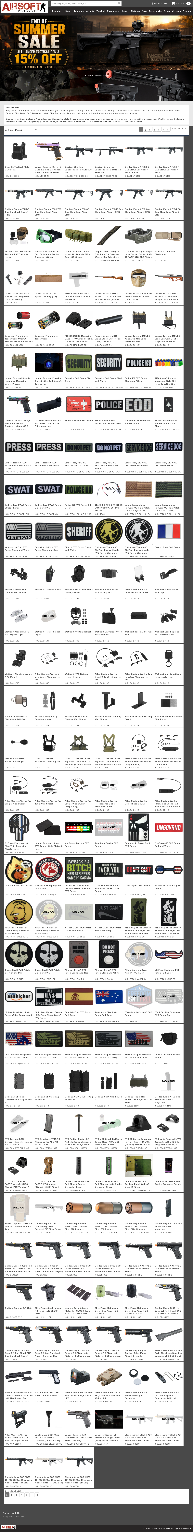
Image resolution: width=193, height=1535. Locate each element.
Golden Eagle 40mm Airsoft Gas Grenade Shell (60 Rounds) (106, 1226)
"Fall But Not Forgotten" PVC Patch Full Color (18, 1055)
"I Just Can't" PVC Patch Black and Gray (108, 929)
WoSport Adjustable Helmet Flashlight (16, 760)
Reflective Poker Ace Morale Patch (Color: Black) (166, 423)
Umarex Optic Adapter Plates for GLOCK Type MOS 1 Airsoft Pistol (77, 1311)
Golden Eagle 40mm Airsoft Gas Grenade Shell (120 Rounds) (136, 1226)
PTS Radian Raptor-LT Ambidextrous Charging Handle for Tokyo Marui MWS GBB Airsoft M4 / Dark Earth (78, 1142)
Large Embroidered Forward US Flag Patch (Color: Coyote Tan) (137, 508)
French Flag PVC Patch (167, 547)
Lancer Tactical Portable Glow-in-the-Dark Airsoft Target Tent (48, 381)
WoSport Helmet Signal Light (47, 633)
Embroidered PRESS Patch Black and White (47, 464)
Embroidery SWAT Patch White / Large (18, 506)
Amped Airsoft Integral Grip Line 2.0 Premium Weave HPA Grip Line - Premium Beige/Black (107, 254)
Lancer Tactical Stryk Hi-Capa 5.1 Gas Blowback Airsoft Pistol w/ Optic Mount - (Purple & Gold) (48, 170)
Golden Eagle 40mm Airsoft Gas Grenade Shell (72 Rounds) (76, 1226)
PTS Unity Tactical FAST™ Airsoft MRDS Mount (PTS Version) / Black (17, 1184)
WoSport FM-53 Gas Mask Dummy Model (79, 590)
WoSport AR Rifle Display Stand (138, 717)
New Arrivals (101, 75)
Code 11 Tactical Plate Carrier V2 (17, 168)
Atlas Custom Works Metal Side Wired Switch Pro (108, 677)
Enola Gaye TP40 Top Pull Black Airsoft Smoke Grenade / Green (108, 1184)
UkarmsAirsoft (24, 7)
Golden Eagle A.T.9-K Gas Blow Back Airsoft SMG (109, 210)
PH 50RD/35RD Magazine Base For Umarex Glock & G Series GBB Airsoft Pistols (79, 339)
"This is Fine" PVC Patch (18, 885)
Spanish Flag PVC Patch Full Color (78, 1013)
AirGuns (135, 11)
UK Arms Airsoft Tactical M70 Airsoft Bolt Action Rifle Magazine (48, 423)
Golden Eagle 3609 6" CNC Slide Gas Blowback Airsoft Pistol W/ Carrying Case (49, 1269)
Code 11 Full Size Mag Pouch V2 (47, 1098)
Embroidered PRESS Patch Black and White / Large (18, 466)
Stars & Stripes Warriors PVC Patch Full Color (138, 1055)
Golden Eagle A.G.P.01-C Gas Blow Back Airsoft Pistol (138, 1269)
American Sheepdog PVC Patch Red (48, 886)
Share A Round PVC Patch (79, 420)
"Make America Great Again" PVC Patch (136, 971)
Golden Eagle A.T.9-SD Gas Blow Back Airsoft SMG (77, 212)
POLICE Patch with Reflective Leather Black (108, 421)
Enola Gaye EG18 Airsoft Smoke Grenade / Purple (168, 1182)
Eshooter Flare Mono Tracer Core (46, 337)
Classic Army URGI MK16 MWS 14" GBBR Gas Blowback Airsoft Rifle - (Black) (138, 1438)
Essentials (113, 11)
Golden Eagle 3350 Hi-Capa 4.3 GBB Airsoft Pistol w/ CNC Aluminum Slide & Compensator (78, 1353)
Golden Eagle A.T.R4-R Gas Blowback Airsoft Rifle (167, 170)
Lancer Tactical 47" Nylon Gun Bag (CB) (46, 295)
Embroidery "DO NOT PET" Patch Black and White (107, 466)
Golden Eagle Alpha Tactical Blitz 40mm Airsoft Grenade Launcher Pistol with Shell (136, 1353)
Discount (79, 11)
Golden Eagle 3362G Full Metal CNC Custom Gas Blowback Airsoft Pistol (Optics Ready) (18, 1269)
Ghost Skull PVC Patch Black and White (47, 971)
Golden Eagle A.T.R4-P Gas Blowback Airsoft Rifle (17, 212)
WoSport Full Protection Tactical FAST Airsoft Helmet (18, 254)
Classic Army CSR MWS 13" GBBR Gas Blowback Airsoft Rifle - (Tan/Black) (49, 1480)
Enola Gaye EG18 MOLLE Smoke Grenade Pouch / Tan (18, 1226)
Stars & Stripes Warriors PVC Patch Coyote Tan (78, 1055)
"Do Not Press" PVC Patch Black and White (107, 971)
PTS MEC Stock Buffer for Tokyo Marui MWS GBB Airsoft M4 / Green (109, 1142)
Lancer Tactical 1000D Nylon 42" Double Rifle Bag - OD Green (77, 254)
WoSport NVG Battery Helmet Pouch (76, 675)
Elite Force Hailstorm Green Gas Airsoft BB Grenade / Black (136, 1311)
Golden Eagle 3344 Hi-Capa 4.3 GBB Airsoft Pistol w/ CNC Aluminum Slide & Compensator (108, 1353)
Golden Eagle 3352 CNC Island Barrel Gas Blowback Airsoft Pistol (108, 1269)
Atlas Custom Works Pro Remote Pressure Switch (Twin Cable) (168, 761)
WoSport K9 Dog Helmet (78, 632)
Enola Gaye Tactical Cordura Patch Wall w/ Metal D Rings (137, 1184)
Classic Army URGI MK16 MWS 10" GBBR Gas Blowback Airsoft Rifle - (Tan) (168, 1438)
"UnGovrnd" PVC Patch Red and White (167, 844)
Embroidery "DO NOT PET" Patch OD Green (76, 464)
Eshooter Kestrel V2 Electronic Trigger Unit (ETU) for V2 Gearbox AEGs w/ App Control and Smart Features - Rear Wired (108, 1438)
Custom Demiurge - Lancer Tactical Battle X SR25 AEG (108, 170)
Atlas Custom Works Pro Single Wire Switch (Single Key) (78, 804)
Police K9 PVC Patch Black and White (136, 379)
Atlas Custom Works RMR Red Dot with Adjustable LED (79, 1395)
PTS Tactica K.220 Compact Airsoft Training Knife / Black (18, 1142)
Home (90, 75)
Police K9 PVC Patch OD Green (78, 506)
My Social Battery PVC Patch (77, 844)
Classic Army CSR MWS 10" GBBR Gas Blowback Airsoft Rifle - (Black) (78, 1480)
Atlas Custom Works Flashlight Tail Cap (16, 717)
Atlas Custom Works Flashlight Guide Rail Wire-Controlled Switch (167, 804)
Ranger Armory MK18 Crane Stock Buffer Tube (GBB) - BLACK (108, 339)
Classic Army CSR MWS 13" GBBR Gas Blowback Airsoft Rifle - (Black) (18, 1480)
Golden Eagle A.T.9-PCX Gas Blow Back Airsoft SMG (48, 212)
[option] (96, 42)
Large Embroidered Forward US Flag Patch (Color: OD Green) (167, 508)
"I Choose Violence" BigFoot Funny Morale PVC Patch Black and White (137, 550)
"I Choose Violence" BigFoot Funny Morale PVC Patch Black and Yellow (107, 550)
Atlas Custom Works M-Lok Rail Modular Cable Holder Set (77, 296)
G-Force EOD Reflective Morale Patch (138, 421)
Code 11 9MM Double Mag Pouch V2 (79, 1098)
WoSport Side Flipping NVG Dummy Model (167, 633)
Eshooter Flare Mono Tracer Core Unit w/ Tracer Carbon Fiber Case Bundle (19, 339)
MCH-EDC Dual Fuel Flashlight (165, 252)
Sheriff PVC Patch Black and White (78, 548)
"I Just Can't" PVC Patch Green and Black (78, 929)
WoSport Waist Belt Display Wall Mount (15, 590)
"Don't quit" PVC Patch (137, 885)
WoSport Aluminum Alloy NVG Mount (18, 675)
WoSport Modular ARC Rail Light (167, 590)
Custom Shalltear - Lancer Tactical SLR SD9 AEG (78, 170)
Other (167, 11)
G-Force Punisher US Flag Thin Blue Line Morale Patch (16, 846)
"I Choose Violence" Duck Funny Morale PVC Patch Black (48, 930)
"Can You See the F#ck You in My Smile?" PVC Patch (107, 888)
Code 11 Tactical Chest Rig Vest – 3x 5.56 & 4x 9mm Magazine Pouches (108, 761)
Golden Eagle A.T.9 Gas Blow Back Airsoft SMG (137, 210)
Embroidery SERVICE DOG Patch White (166, 464)
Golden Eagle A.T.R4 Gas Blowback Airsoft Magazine (168, 1226)
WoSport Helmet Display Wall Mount (108, 717)
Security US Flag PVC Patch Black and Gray (46, 548)
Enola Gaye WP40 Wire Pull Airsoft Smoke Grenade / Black (77, 1184)
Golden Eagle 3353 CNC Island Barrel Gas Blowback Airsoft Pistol (78, 1269)
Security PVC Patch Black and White (109, 379)
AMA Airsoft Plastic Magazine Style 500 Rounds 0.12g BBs (165, 381)
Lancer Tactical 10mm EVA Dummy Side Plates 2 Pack (49, 846)
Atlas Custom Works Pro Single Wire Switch (18, 802)
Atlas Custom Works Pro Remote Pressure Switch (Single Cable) (138, 761)
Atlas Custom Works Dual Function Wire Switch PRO (139, 677)
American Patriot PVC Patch (106, 844)
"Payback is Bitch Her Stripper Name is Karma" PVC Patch (78, 888)
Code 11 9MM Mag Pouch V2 (108, 1098)
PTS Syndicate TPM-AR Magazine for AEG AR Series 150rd (47, 1142)
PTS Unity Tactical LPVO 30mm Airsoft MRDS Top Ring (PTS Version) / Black (168, 1142)
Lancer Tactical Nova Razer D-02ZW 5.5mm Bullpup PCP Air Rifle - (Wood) (167, 297)
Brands (187, 11)
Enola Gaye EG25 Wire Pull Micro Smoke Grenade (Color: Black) (47, 1438)
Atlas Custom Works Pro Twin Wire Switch (48, 802)
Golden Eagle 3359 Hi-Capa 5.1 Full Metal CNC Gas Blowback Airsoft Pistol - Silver (168, 1311)
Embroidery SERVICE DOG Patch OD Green (136, 464)
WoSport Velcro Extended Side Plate (169, 717)
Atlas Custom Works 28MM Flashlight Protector (136, 1395)
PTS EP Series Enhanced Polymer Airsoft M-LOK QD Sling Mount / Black (138, 1142)
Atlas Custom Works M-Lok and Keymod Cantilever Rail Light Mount (167, 1395)
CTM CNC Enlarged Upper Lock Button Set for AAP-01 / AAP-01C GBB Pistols (139, 254)
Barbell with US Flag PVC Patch (168, 886)
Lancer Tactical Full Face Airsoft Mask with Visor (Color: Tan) (138, 296)
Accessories (155, 11)
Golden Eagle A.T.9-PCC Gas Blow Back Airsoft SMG (168, 212)
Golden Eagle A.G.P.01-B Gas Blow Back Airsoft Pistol (168, 1269)
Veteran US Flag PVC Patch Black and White (17, 548)
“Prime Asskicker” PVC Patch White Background (18, 1013)
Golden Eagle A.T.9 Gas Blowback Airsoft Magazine (167, 1100)
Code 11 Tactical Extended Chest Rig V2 (47, 760)
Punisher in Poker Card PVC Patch (137, 844)
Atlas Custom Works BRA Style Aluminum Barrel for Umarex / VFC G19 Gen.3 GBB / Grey (169, 1353)
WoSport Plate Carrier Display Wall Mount (76, 717)
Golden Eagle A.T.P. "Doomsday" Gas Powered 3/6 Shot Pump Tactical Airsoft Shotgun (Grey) (48, 1226)
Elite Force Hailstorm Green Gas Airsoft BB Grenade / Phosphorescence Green (108, 1311)
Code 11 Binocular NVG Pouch (167, 1055)
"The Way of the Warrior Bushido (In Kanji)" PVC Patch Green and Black (138, 930)
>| (168, 130)
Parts (144, 11)
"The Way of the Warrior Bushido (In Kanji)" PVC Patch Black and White (168, 930)
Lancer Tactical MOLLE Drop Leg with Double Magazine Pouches (167, 339)
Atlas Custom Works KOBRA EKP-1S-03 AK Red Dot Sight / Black (16, 1438)
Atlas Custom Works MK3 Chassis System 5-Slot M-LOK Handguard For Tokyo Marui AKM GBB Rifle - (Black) (19, 1395)
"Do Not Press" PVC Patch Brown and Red (76, 971)
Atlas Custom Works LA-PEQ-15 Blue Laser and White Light (108, 1395)
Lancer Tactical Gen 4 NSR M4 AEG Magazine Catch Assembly (17, 296)
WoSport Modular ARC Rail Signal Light (17, 633)
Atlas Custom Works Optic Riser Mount (136, 802)
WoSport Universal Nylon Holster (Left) (108, 633)
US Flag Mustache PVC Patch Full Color (167, 971)
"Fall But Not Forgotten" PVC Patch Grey (168, 1013)
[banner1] (96, 42)
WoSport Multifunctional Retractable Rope (168, 675)
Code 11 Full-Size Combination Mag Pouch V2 (18, 1100)
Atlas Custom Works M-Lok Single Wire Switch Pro (47, 677)
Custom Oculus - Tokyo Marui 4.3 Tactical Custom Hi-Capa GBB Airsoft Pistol (18, 423)
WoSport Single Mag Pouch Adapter (46, 717)
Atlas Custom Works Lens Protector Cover (136, 590)
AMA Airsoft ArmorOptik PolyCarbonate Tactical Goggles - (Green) (48, 254)
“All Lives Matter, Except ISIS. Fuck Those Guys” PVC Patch (48, 1015)
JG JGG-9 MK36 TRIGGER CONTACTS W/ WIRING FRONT (109, 508)
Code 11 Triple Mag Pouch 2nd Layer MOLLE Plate (138, 1100)
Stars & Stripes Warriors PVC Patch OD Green (48, 1055)
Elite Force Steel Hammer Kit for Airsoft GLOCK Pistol (48, 1311)
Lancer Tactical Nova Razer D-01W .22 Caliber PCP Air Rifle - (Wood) (108, 296)
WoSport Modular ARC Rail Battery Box (107, 590)
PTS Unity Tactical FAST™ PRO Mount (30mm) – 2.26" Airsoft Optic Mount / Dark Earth (48, 1184)
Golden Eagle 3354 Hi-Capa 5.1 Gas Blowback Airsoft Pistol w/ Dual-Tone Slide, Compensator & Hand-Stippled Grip (48, 1353)
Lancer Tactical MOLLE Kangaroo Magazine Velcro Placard (137, 339)
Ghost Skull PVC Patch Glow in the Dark (17, 971)
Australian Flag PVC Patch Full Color (106, 1013)
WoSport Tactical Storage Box (139, 633)
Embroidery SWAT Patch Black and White (48, 506)
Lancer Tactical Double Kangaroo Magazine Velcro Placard (17, 381)
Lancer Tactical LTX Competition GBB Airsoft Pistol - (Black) (78, 1438)
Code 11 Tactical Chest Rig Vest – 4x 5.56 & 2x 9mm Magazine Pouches (78, 761)
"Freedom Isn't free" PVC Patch (138, 1013)
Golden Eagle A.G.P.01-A (18, 1308)
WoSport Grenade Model (48, 589)
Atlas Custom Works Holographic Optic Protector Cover (106, 804)
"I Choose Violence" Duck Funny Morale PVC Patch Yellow (18, 930)
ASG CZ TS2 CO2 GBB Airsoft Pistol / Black (47, 1394)
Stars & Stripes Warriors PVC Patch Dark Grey (108, 1055)
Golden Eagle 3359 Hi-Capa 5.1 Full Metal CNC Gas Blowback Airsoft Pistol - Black (18, 1353)
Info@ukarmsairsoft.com (13, 1517)
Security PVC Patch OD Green (77, 379)
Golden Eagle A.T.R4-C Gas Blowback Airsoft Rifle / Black (137, 170)
